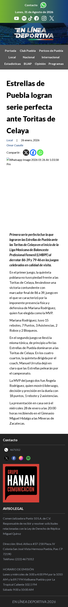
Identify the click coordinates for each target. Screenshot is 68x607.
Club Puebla (28, 50)
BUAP (28, 63)
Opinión (40, 63)
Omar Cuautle (15, 145)
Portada (10, 50)
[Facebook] (33, 152)
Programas (56, 63)
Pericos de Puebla (51, 50)
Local (12, 57)
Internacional (50, 57)
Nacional (29, 57)
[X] (26, 152)
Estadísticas (12, 63)
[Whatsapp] (40, 152)
